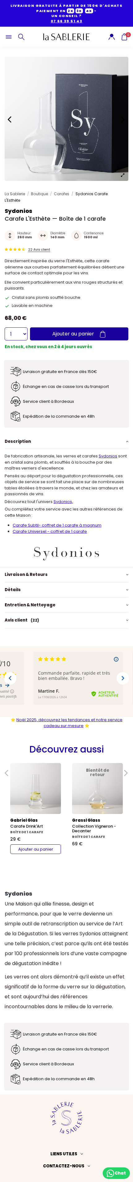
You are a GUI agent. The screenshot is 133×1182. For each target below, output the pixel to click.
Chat (120, 1173)
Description (18, 441)
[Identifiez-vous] (112, 36)
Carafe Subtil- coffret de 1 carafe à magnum (57, 525)
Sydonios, (63, 502)
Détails (13, 590)
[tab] (66, 441)
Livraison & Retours (26, 575)
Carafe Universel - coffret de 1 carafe (50, 531)
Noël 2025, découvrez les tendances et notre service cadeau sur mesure (69, 723)
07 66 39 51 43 (67, 21)
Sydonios (108, 456)
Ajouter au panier (73, 333)
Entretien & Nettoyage (30, 605)
